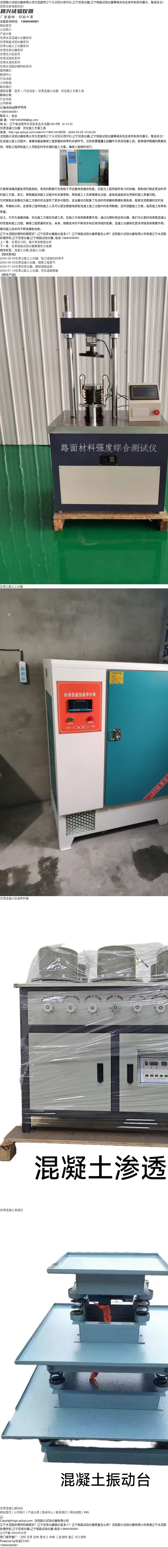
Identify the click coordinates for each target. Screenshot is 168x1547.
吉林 (36, 1537)
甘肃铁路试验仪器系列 (14, 42)
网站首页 (5, 25)
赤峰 (52, 1537)
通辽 (71, 1537)
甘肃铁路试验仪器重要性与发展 (31, 246)
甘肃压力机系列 (10, 54)
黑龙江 (44, 1537)
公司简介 (5, 29)
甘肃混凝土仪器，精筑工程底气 (27, 262)
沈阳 (23, 1537)
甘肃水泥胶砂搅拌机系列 (16, 66)
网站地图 (75, 1512)
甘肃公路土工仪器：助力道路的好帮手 (32, 258)
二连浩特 (61, 1537)
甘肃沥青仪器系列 (11, 50)
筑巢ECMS (22, 1541)
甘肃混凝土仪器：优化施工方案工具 (61, 91)
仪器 (42, 250)
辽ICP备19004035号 (13, 1533)
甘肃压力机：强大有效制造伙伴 (31, 242)
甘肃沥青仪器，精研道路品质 (26, 266)
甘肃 (29, 1537)
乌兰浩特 (80, 1537)
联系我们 (5, 87)
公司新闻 (5, 82)
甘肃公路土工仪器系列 (14, 46)
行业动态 (5, 78)
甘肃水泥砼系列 (10, 62)
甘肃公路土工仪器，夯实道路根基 (29, 270)
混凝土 (34, 250)
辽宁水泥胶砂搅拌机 (59, 2)
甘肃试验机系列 (10, 58)
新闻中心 (5, 74)
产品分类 (5, 33)
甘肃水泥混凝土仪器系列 (16, 38)
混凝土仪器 (21, 250)
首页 (17, 91)
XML (87, 1512)
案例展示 (5, 70)
